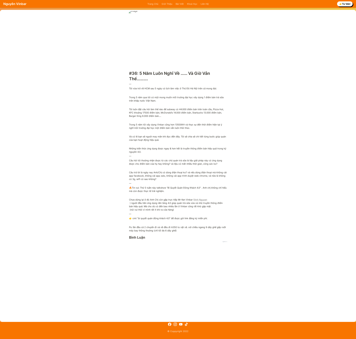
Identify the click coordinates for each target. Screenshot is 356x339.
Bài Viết (180, 4)
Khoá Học (192, 4)
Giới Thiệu (167, 4)
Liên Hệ (205, 4)
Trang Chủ (152, 4)
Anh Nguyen (200, 199)
